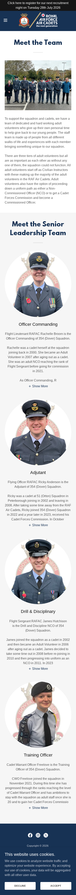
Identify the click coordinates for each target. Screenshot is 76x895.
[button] (7, 20)
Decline (20, 885)
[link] (38, 20)
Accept (55, 885)
